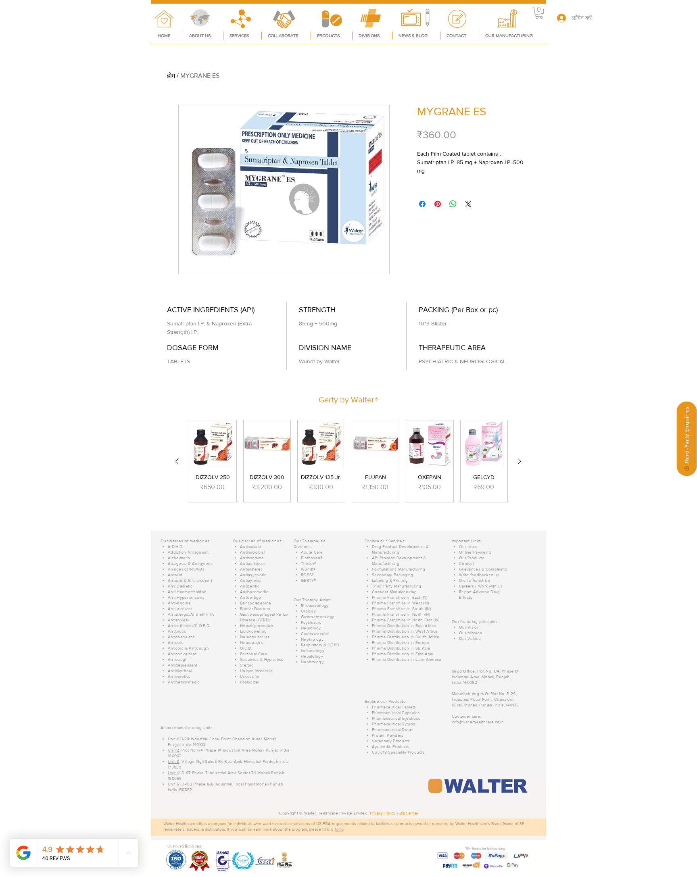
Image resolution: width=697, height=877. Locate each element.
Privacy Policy (383, 813)
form (339, 829)
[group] (348, 461)
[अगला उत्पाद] (519, 461)
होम (171, 75)
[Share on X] (468, 204)
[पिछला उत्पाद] (177, 461)
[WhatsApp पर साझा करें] (453, 204)
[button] (539, 13)
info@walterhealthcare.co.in (478, 722)
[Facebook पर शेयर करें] (422, 204)
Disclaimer (409, 813)
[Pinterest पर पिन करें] (437, 204)
